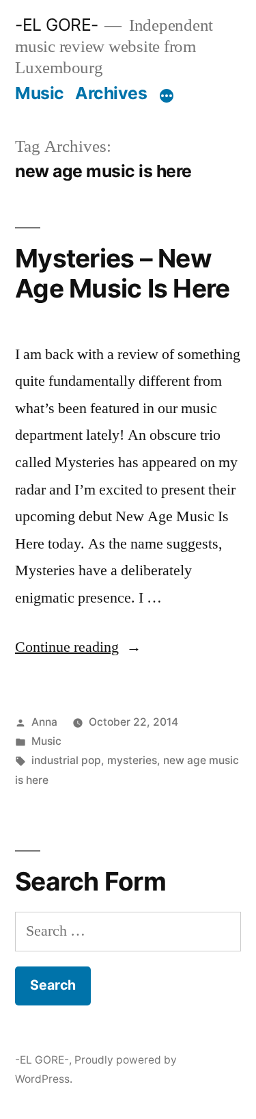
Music (39, 93)
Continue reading (78, 647)
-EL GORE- (56, 24)
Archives (111, 93)
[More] (166, 96)
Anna (44, 721)
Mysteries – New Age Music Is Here (122, 273)
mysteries (132, 760)
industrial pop (66, 760)
